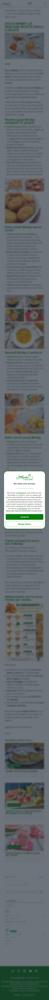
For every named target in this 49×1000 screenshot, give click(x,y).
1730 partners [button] (21, 493)
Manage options (24, 524)
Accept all (25, 517)
